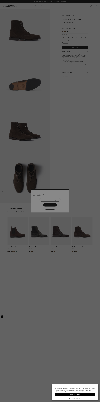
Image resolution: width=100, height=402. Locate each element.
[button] (75, 398)
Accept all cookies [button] (75, 394)
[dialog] (50, 201)
